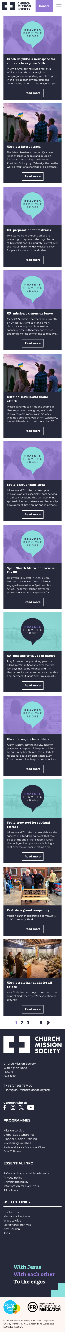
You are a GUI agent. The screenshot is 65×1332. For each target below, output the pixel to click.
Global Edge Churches (18, 1134)
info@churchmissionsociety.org (28, 1090)
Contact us (11, 1212)
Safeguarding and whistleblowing (26, 1173)
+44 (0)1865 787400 (19, 1085)
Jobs (6, 1233)
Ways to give (12, 1220)
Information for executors (21, 1186)
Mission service (13, 1130)
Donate (44, 6)
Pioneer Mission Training (20, 1139)
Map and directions (16, 1216)
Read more (33, 93)
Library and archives (17, 1224)
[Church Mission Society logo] (16, 6)
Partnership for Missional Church (26, 1147)
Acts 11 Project (13, 1151)
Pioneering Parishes (17, 1143)
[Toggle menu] (59, 6)
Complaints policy (15, 1181)
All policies (10, 1190)
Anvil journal (11, 1229)
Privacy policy (12, 1177)
